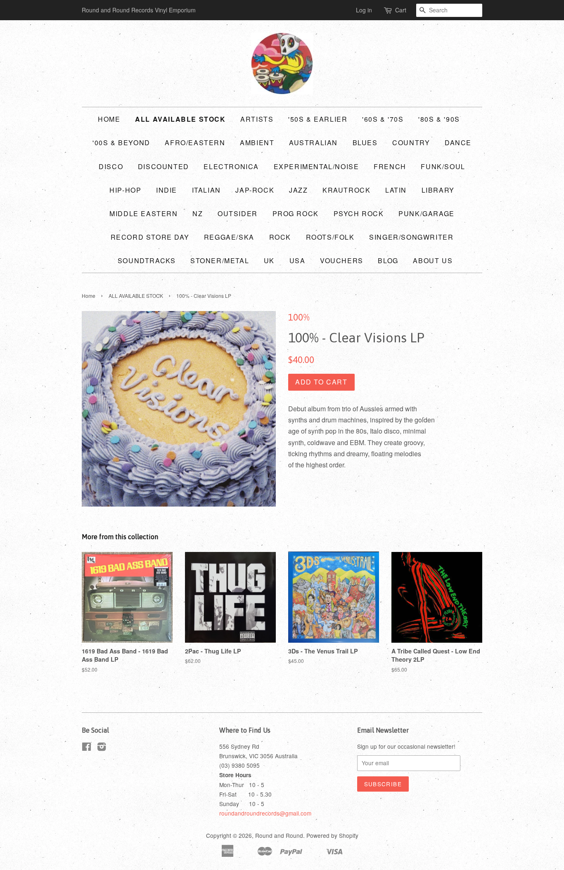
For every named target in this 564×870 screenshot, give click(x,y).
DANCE (458, 142)
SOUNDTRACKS (147, 260)
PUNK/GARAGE (426, 213)
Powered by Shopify (332, 835)
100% (299, 317)
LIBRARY (438, 190)
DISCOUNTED (163, 166)
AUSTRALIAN (313, 142)
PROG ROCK (296, 213)
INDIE (166, 190)
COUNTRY (411, 142)
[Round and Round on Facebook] (86, 748)
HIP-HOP (125, 190)
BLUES (365, 142)
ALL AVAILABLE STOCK (180, 119)
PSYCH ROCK (359, 213)
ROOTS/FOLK (330, 237)
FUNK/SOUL (443, 166)
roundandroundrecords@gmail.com (265, 813)
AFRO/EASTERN (195, 142)
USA (297, 260)
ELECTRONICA (231, 166)
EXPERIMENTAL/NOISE (316, 166)
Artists (256, 119)
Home (109, 119)
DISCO (111, 166)
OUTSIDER (238, 213)
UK (269, 260)
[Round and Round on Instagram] (101, 748)
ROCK (280, 237)
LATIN (396, 190)
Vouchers (341, 260)
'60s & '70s (383, 119)
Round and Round (279, 835)
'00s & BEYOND (121, 142)
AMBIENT (257, 142)
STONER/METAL (219, 260)
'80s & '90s (439, 119)
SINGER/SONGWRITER (411, 237)
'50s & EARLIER (317, 119)
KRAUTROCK (346, 190)
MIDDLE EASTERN (143, 213)
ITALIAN (206, 190)
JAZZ (298, 190)
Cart (400, 10)
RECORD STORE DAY (150, 237)
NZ (197, 213)
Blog (388, 260)
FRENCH (390, 166)
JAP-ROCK (254, 190)
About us (433, 260)
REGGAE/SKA (229, 237)
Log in (364, 10)
